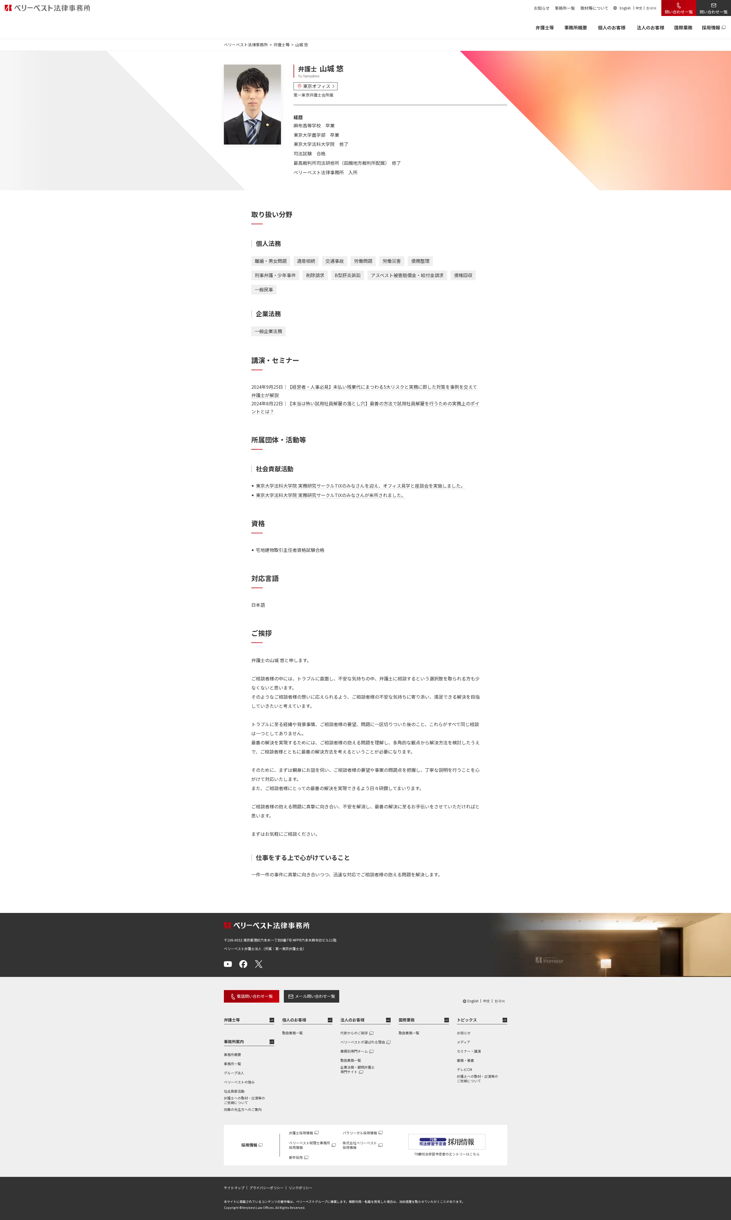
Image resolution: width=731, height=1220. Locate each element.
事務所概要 (575, 27)
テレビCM (464, 1069)
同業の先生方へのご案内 (243, 1109)
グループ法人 (234, 1072)
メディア (463, 1041)
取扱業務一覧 (292, 1032)
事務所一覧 (565, 8)
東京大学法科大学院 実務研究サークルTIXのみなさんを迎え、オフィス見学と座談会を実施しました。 (360, 485)
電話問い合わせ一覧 (255, 996)
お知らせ (542, 8)
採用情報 (711, 27)
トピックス (467, 1020)
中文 (639, 7)
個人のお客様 (611, 27)
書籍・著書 (465, 1060)
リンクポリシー (300, 1187)
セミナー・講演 (469, 1051)
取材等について (595, 8)
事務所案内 (234, 1041)
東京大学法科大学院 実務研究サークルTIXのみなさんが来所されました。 (331, 495)
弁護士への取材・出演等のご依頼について (244, 1100)
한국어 (651, 7)
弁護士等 (232, 1020)
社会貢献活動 (234, 1091)
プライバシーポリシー (266, 1187)
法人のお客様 (650, 27)
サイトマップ (234, 1187)
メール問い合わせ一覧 (315, 996)
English (625, 7)
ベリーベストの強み (239, 1081)
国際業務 (683, 27)
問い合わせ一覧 (679, 12)
